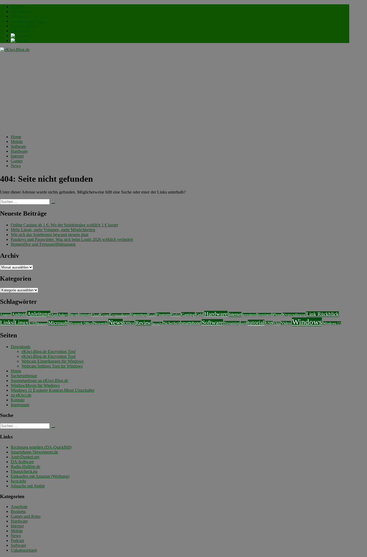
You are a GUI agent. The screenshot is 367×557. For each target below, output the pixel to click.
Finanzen (163, 314)
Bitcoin (73, 315)
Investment (264, 315)
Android (19, 314)
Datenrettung (139, 315)
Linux (21, 322)
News (16, 165)
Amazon (5, 315)
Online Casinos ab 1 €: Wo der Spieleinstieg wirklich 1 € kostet (64, 225)
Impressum (20, 30)
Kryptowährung (293, 315)
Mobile (17, 141)
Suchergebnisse (24, 375)
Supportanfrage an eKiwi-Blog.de (39, 380)
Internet (17, 156)
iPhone (276, 315)
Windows (307, 321)
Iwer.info (18, 481)
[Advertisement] (174, 92)
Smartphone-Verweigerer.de (34, 452)
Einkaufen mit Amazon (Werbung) (40, 476)
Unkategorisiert (24, 550)
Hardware (19, 151)
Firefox (175, 314)
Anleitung (38, 314)
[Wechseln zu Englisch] (20, 40)
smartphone (191, 323)
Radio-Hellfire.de (25, 466)
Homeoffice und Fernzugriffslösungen (43, 244)
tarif (244, 323)
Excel (151, 314)
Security (157, 323)
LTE (32, 323)
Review (143, 323)
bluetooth (85, 315)
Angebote (19, 506)
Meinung (41, 323)
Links (6, 322)
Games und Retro (26, 516)
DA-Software (22, 461)
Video (286, 323)
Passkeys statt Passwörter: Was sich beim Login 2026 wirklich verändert (72, 239)
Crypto (104, 314)
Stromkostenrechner (28, 21)
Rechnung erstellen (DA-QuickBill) (41, 447)
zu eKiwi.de (21, 395)
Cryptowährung (120, 314)
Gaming (188, 314)
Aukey (63, 315)
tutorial (256, 323)
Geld (199, 314)
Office (129, 323)
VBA (277, 323)
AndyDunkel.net (25, 457)
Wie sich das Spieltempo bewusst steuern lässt (49, 234)
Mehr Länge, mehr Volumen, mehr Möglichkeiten (53, 229)
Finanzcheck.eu (24, 471)
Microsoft (57, 323)
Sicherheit (171, 323)
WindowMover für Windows (35, 385)
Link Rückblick (322, 314)
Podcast (17, 540)
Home (16, 136)
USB (269, 323)
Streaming (232, 323)
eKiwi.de (18, 16)
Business (18, 511)
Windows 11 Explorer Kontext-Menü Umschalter (52, 390)
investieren (249, 315)
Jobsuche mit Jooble (28, 486)
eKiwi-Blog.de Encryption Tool (48, 351)
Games (17, 161)
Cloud (95, 314)
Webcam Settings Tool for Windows (52, 366)
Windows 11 (332, 323)
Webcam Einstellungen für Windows (52, 361)
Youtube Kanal (23, 26)
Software (18, 146)
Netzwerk (100, 323)
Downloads (20, 11)
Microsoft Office (80, 323)
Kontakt (17, 6)
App (54, 315)
